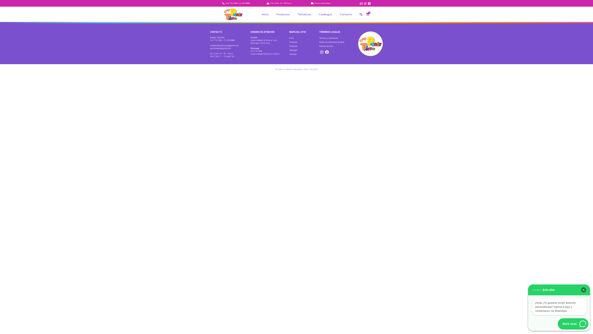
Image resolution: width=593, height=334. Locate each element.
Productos (283, 14)
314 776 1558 (256, 51)
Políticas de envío (326, 46)
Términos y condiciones (328, 38)
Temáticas (304, 14)
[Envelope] (361, 3)
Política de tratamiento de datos (331, 42)
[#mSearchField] (361, 14)
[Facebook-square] (369, 3)
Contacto (346, 14)
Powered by (537, 290)
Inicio (265, 14)
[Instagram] (365, 3)
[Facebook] (327, 52)
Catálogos (325, 14)
